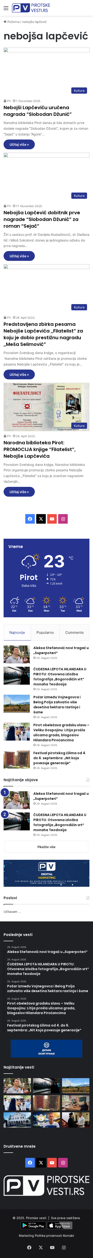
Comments (74, 632)
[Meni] (6, 9)
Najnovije (17, 632)
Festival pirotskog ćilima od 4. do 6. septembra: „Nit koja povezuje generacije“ (59, 758)
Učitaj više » (19, 144)
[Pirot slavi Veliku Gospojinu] (17, 1119)
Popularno (45, 632)
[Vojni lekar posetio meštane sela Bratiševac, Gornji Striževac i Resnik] (75, 1102)
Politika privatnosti (49, 1235)
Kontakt (68, 1235)
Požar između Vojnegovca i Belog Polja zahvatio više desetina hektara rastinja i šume (57, 705)
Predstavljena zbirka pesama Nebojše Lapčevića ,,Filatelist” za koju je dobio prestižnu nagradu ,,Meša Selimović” (43, 334)
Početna (13, 22)
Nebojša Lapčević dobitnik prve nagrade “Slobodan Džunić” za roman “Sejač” (42, 219)
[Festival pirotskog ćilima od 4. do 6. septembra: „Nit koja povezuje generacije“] (17, 760)
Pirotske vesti (36, 1218)
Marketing (27, 1235)
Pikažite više (46, 847)
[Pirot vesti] (31, 7)
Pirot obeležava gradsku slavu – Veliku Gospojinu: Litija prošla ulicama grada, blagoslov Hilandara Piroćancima (61, 732)
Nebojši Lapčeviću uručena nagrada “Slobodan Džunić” (38, 111)
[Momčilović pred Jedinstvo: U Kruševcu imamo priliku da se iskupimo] (46, 1119)
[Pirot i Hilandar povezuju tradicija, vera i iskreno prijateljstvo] (75, 1119)
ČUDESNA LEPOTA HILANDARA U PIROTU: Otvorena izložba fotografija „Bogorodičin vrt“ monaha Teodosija (59, 677)
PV (9, 101)
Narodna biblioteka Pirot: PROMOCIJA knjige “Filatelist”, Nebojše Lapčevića (40, 449)
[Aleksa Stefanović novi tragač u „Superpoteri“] (17, 654)
